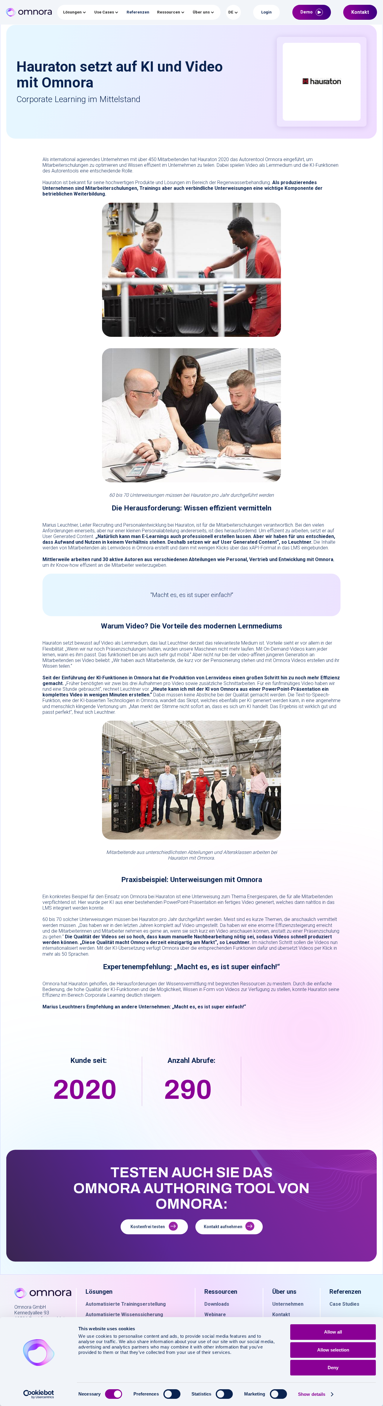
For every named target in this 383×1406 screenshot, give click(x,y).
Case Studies (344, 1304)
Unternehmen (287, 1304)
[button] (74, 12)
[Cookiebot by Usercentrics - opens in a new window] (39, 1394)
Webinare (215, 1314)
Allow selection (333, 1349)
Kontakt (281, 1314)
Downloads (216, 1304)
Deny (333, 1367)
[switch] (171, 1394)
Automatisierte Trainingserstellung (126, 1304)
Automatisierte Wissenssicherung (124, 1314)
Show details (311, 1394)
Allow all (333, 1331)
